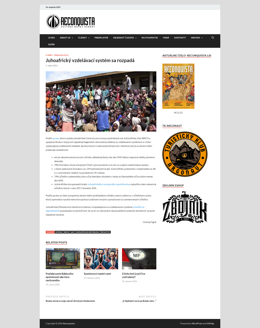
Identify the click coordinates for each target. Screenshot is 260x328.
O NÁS (51, 37)
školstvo (105, 232)
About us (65, 37)
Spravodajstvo (61, 55)
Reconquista (69, 323)
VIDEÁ (166, 37)
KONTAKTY (180, 37)
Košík (51, 44)
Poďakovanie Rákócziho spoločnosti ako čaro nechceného (59, 277)
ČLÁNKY (82, 37)
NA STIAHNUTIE (150, 37)
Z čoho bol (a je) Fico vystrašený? (133, 275)
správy (55, 138)
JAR (72, 232)
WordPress (197, 323)
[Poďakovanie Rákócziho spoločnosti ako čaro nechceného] (63, 270)
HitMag (210, 323)
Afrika (59, 232)
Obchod (195, 37)
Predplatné (101, 37)
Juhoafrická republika (87, 232)
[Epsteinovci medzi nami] (101, 270)
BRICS (66, 232)
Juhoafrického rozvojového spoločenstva (109, 184)
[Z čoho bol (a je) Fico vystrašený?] (139, 270)
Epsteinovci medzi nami (97, 273)
